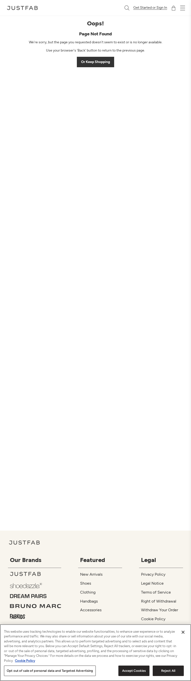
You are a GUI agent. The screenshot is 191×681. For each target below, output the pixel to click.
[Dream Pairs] (35, 596)
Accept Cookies (134, 671)
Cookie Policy (25, 661)
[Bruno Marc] (35, 606)
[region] (95, 652)
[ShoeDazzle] (35, 585)
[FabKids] (35, 616)
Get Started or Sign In (150, 8)
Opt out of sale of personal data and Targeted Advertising (50, 671)
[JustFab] (35, 574)
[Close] (183, 632)
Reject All (168, 671)
